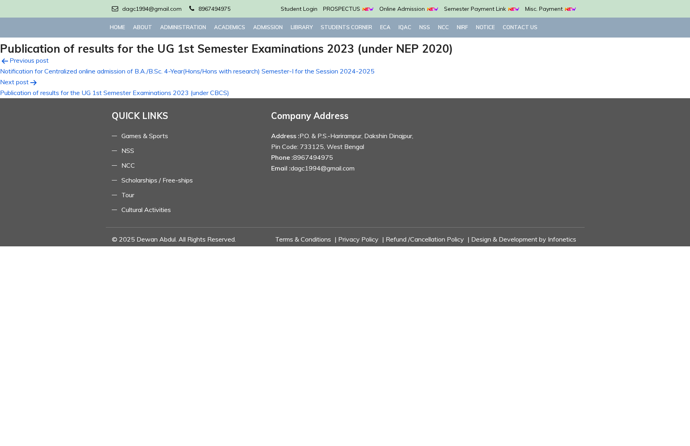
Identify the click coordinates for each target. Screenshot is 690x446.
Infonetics (562, 239)
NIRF (462, 27)
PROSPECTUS (342, 8)
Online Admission (402, 8)
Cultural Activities (146, 210)
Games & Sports (144, 136)
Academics (229, 27)
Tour (127, 195)
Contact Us (520, 27)
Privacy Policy (358, 239)
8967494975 (214, 8)
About (142, 27)
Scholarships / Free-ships (157, 180)
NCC (443, 27)
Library (302, 27)
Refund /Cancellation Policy (425, 239)
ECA (385, 27)
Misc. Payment (544, 8)
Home (117, 27)
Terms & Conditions (303, 239)
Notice (485, 27)
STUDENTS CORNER (346, 27)
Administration (183, 27)
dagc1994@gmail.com (152, 8)
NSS (424, 27)
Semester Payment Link (476, 8)
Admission (268, 27)
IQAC (405, 27)
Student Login (299, 8)
